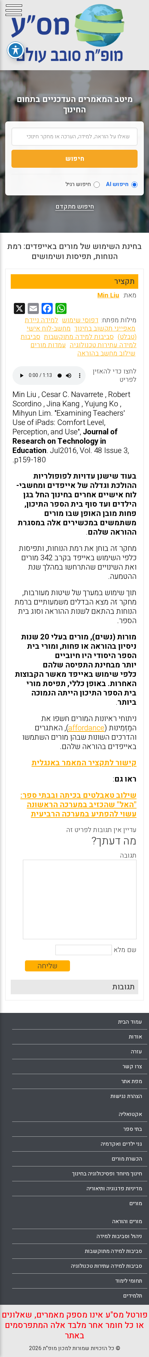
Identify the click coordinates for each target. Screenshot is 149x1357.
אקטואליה (130, 1114)
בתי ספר (132, 1129)
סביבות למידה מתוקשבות (79, 337)
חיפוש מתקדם (74, 207)
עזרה (136, 1051)
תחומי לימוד (128, 1281)
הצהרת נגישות (126, 1096)
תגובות (123, 987)
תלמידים (132, 1296)
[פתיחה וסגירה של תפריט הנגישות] (15, 50)
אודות (135, 1037)
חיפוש (74, 159)
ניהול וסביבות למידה (119, 1236)
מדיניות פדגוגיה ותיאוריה (114, 1188)
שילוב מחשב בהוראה (106, 353)
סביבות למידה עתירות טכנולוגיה (79, 341)
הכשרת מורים (127, 1159)
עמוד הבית (130, 1022)
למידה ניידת (41, 320)
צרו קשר (132, 1066)
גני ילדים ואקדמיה (121, 1144)
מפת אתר (131, 1081)
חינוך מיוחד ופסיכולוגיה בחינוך (107, 1174)
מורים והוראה (127, 1221)
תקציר (124, 281)
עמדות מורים (48, 345)
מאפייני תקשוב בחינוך (104, 328)
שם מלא (125, 950)
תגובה (128, 855)
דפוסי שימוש (80, 320)
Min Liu (108, 295)
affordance (86, 727)
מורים (135, 1203)
